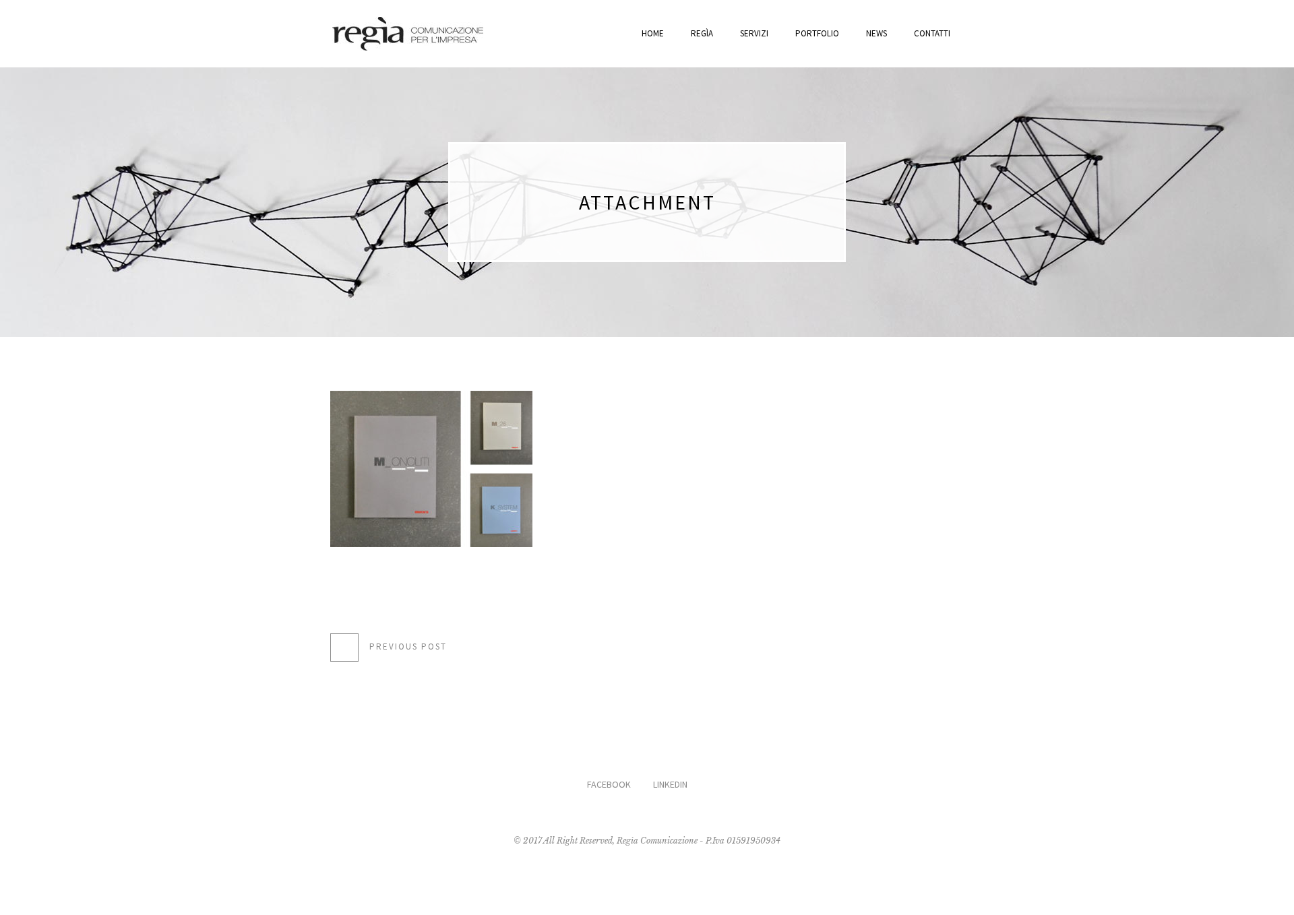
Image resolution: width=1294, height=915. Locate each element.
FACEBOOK (609, 784)
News (876, 33)
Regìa (702, 33)
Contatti (932, 33)
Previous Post (408, 646)
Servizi (754, 33)
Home (653, 33)
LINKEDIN (670, 784)
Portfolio (817, 33)
